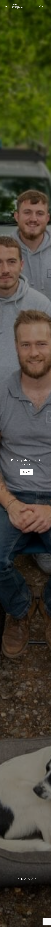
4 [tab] (25, 879)
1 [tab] (14, 879)
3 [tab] (22, 879)
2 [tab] (18, 879)
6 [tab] (32, 879)
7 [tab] (36, 879)
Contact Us (26, 472)
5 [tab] (29, 879)
